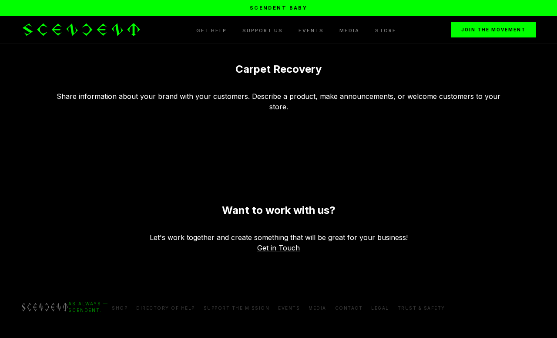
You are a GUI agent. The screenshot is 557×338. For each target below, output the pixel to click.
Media (349, 30)
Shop (120, 308)
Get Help (211, 30)
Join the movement (493, 29)
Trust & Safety (421, 308)
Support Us (262, 30)
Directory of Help (165, 308)
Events (311, 30)
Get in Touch (278, 247)
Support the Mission (237, 308)
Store (385, 30)
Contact (349, 308)
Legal (380, 308)
